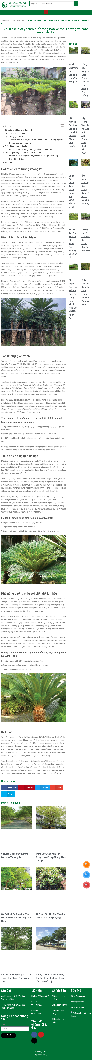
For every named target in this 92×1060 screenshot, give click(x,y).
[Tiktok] (34, 1041)
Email (3, 1024)
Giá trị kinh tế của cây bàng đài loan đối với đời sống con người (16, 917)
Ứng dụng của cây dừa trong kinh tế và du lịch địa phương (85, 189)
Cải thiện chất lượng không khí (18, 130)
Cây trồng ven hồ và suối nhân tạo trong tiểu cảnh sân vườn (85, 135)
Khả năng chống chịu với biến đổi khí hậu (23, 152)
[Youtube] (41, 1035)
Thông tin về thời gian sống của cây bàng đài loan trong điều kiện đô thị (50, 978)
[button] (46, 12)
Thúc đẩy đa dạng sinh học (17, 146)
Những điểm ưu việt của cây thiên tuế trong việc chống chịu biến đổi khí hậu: (35, 157)
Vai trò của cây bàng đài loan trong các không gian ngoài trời (16, 978)
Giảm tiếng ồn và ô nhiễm (16, 133)
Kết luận (8, 162)
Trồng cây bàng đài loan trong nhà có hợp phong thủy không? (51, 857)
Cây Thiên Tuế (18, 20)
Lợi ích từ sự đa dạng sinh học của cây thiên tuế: (30, 149)
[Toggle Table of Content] (61, 126)
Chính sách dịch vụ (59, 1005)
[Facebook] (34, 1035)
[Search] (75, 3)
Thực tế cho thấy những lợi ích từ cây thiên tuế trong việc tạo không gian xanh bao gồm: (36, 141)
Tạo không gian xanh (14, 136)
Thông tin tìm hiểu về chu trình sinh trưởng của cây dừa (73, 243)
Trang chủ (5, 20)
